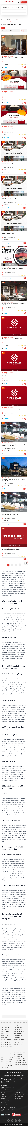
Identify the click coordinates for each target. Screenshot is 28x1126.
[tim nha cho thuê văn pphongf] (14, 221)
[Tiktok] (16, 1120)
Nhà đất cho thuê (6, 1039)
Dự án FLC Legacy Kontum (19, 1042)
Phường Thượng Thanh (19, 1031)
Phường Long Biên (5, 1029)
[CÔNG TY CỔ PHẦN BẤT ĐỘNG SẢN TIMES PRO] (9, 2)
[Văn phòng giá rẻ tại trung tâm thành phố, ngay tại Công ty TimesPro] (14, 291)
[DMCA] (5, 1115)
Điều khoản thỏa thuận (19, 1094)
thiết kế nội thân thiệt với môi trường (10, 514)
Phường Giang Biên (5, 1031)
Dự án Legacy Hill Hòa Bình (20, 1062)
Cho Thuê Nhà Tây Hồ (5, 1042)
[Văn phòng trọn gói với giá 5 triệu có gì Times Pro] (14, 256)
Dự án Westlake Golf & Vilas (20, 1050)
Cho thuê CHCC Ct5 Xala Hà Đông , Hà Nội (11, 409)
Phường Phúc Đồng (18, 1035)
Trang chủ (3, 19)
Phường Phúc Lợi (17, 1037)
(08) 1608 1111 (6, 1085)
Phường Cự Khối (4, 1035)
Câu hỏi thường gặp (5, 1100)
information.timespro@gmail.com (10, 1109)
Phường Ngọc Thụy (5, 1027)
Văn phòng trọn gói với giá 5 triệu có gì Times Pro (12, 268)
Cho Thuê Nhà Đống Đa (6, 1061)
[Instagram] (19, 1120)
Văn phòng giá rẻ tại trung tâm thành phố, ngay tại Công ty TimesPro (14, 304)
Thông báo (3, 1096)
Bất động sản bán (6, 1022)
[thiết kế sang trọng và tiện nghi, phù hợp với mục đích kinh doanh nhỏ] (14, 467)
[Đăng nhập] (18, 2)
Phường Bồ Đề (4, 1037)
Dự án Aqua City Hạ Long (19, 1052)
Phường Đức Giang (18, 1025)
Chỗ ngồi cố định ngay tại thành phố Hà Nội (11, 549)
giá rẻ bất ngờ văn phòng (7, 163)
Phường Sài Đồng (18, 1033)
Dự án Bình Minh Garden (19, 1048)
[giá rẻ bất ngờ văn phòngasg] (14, 80)
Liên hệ (2, 1094)
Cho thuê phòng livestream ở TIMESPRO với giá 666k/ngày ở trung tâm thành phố (12, 339)
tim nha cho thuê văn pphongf (8, 233)
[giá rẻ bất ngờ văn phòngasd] (14, 115)
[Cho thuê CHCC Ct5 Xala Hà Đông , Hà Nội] (14, 396)
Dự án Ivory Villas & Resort (19, 1060)
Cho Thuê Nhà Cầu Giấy (6, 1063)
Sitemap (3, 1092)
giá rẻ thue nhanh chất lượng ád (9, 198)
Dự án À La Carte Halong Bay (20, 1064)
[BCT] (16, 1114)
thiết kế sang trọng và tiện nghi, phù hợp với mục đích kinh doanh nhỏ (13, 480)
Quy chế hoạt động (19, 1096)
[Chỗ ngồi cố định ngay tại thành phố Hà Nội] (14, 537)
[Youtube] (12, 1120)
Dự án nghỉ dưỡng (19, 1039)
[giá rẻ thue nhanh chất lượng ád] (14, 186)
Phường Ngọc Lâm (5, 1025)
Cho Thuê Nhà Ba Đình (5, 1067)
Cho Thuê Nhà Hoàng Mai (6, 1055)
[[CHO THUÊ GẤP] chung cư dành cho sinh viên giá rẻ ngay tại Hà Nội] (14, 361)
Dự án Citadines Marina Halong (19, 1045)
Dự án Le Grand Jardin (19, 1054)
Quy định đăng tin (18, 1098)
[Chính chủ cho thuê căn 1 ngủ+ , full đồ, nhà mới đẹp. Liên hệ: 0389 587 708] (14, 45)
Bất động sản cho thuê (12, 19)
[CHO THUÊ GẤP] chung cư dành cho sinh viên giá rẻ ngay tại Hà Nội (14, 375)
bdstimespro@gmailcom (8, 1087)
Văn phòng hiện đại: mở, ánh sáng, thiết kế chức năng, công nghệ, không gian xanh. (13, 445)
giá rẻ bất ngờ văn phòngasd (8, 128)
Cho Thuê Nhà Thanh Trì (6, 1044)
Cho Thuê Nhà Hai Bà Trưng (7, 1057)
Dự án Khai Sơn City (18, 1056)
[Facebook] (8, 1120)
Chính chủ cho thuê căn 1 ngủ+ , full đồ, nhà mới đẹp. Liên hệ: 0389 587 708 (14, 58)
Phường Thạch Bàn (18, 1029)
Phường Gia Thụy (4, 1033)
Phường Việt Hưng (18, 1027)
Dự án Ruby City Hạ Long (19, 1058)
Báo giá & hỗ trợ (4, 1102)
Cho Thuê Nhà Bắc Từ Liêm (6, 1065)
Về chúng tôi (3, 1098)
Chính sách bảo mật (19, 1092)
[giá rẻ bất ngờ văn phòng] (14, 151)
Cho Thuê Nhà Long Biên (6, 1051)
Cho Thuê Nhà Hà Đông (6, 1053)
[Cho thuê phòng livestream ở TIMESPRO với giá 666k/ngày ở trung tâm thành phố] (14, 326)
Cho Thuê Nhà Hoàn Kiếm (6, 1059)
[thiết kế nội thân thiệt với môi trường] (14, 502)
